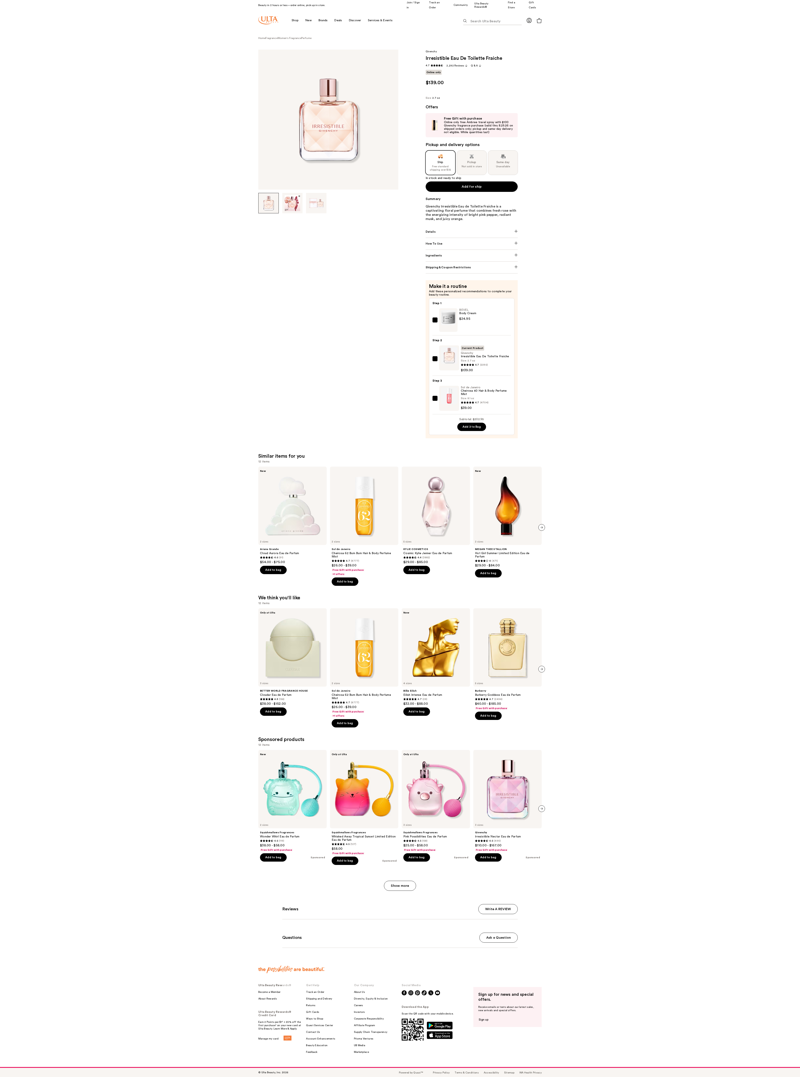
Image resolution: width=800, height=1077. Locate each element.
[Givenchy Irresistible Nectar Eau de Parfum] (507, 801)
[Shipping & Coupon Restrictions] (472, 267)
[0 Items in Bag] (539, 20)
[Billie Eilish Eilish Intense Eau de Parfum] (436, 657)
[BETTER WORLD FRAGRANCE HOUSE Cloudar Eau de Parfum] (292, 657)
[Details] (472, 232)
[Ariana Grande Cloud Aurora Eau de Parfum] (292, 515)
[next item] (541, 527)
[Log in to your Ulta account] (529, 20)
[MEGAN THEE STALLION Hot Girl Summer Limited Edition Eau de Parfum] (507, 517)
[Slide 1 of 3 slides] (268, 203)
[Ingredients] (472, 255)
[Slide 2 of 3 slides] (292, 203)
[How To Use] (472, 244)
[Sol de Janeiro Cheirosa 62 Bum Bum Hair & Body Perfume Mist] (364, 521)
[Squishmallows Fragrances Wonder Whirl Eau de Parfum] (292, 801)
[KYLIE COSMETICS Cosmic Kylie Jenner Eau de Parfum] (436, 515)
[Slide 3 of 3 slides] (316, 203)
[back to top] (787, 1064)
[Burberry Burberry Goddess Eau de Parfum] (507, 659)
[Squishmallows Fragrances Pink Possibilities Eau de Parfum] (436, 801)
